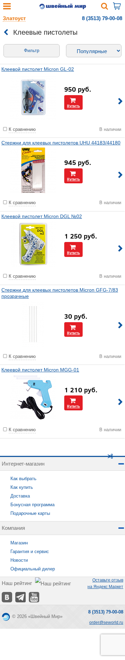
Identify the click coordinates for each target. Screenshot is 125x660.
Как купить (21, 487)
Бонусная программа (32, 504)
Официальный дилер (32, 568)
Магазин (19, 542)
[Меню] (7, 7)
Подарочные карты (30, 513)
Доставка (20, 496)
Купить (73, 105)
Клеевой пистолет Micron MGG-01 (40, 370)
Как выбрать (23, 478)
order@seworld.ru (106, 622)
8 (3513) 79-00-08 (102, 18)
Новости (19, 560)
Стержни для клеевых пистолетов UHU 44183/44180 (60, 142)
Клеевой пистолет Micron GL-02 (37, 69)
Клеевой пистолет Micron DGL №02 (41, 216)
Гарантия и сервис (29, 551)
